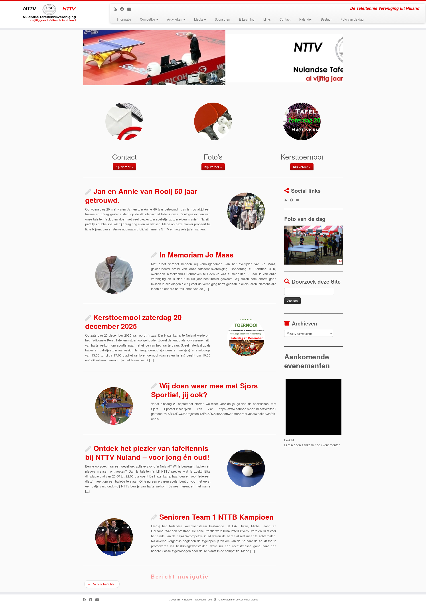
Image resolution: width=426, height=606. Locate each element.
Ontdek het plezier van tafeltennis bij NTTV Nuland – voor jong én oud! (147, 452)
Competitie (148, 19)
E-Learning (246, 19)
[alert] (313, 409)
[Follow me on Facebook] (123, 9)
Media (199, 19)
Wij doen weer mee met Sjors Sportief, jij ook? (204, 389)
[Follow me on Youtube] (130, 9)
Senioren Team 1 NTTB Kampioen (216, 517)
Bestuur (326, 19)
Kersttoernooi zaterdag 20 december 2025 (133, 321)
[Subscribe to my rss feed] (117, 9)
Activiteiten (175, 19)
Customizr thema (248, 599)
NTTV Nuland (184, 599)
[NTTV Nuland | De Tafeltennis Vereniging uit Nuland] (49, 14)
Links (267, 19)
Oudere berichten (102, 584)
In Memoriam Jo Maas (196, 254)
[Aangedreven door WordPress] (215, 598)
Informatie (124, 19)
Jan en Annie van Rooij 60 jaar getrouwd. (141, 195)
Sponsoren (222, 19)
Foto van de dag (352, 19)
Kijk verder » (124, 167)
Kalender (305, 19)
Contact (285, 19)
